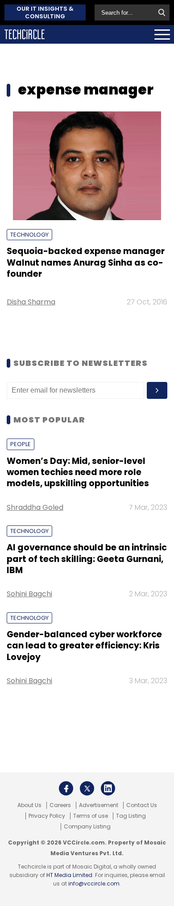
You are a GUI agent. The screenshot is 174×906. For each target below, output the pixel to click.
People (20, 444)
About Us (29, 805)
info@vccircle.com (94, 883)
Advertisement (98, 805)
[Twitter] (87, 788)
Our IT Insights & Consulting (45, 12)
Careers (60, 805)
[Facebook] (66, 788)
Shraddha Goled (35, 507)
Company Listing (87, 826)
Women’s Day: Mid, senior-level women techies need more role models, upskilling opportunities (78, 472)
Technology (29, 234)
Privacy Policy (47, 816)
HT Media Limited (69, 875)
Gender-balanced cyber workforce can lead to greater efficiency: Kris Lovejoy (84, 645)
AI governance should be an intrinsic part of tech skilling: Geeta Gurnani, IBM (87, 558)
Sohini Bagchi (29, 594)
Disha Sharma (31, 302)
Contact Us (141, 805)
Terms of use (90, 816)
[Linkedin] (108, 788)
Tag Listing (131, 816)
